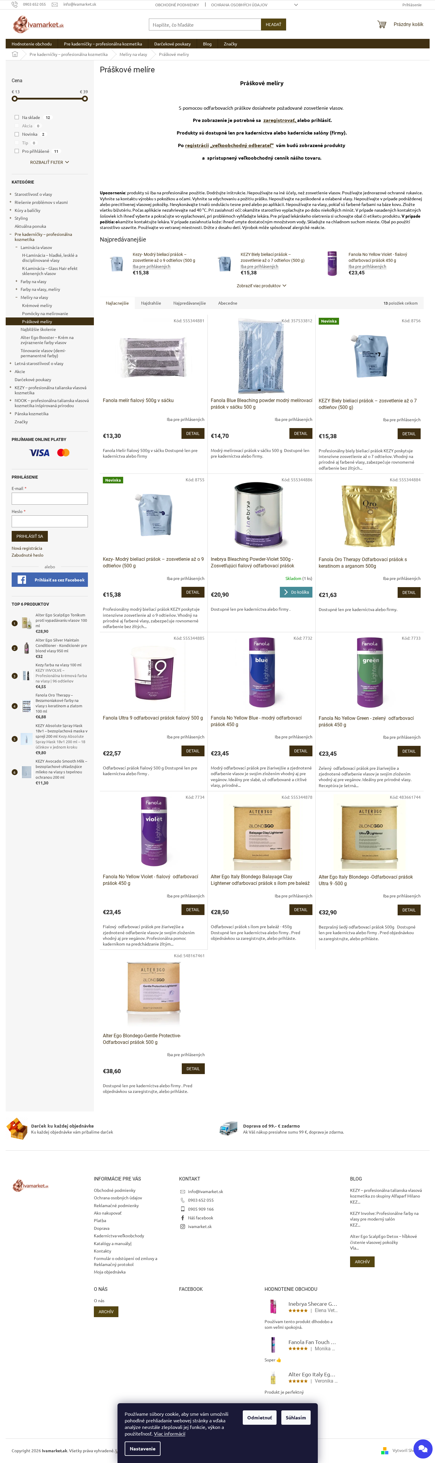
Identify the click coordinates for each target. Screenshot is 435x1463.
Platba (100, 1220)
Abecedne (227, 303)
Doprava (101, 1228)
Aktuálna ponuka (30, 226)
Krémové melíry (37, 305)
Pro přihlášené (40, 151)
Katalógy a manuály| (113, 1243)
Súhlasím (296, 1417)
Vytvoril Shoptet (408, 1450)
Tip (28, 142)
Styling (21, 218)
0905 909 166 (201, 1209)
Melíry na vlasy (34, 297)
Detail (193, 433)
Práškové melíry (37, 321)
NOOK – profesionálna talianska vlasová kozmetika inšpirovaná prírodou (52, 403)
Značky (21, 421)
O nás (99, 1300)
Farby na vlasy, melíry (40, 289)
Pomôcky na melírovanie (45, 313)
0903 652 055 (201, 1200)
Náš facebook (200, 1217)
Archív (362, 1261)
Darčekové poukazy (33, 379)
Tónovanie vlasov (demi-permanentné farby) (43, 353)
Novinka (33, 134)
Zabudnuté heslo (27, 555)
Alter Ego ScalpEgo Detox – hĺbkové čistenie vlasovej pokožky (383, 1238)
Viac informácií (169, 1433)
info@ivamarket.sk (205, 1191)
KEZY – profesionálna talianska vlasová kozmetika (50, 390)
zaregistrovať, (280, 120)
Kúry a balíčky (27, 210)
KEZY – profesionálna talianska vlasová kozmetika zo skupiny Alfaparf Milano (386, 1192)
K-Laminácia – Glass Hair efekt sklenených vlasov (50, 270)
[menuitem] (32, 43)
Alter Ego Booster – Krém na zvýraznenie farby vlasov (47, 340)
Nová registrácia (27, 548)
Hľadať (273, 24)
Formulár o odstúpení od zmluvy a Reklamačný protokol (125, 1261)
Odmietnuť (259, 1417)
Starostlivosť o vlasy (33, 194)
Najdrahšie (151, 303)
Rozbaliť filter (46, 162)
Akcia (30, 125)
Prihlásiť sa (29, 536)
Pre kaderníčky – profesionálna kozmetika (43, 236)
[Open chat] (423, 1449)
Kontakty (102, 1250)
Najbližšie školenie (38, 329)
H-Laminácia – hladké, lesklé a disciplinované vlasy (49, 257)
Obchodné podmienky (177, 4)
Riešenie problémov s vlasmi (41, 202)
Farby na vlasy (33, 281)
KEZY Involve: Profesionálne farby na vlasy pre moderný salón (384, 1215)
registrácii (197, 145)
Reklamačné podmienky (116, 1205)
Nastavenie (142, 1448)
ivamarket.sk (200, 1226)
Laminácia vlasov (36, 247)
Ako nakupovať (108, 1212)
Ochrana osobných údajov (239, 4)
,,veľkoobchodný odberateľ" (242, 145)
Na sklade (36, 117)
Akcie (20, 371)
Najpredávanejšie (189, 303)
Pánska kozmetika (31, 413)
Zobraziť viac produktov (259, 285)
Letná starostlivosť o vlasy (39, 363)
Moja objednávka (110, 1271)
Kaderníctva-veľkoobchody (119, 1235)
